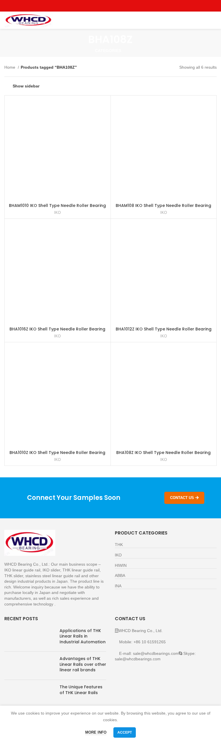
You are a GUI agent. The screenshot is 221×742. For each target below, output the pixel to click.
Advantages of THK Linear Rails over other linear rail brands (83, 664)
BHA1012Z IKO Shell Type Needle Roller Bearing (164, 329)
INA (118, 586)
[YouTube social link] (117, 6)
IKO (57, 212)
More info (95, 732)
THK (119, 544)
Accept (124, 732)
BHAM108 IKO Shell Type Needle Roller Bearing (163, 205)
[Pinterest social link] (124, 6)
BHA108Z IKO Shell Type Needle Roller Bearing (163, 452)
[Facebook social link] (97, 6)
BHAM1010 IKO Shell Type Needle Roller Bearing (57, 205)
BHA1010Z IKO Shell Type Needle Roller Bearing (57, 452)
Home (10, 67)
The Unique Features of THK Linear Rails (81, 690)
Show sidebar (26, 86)
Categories (108, 50)
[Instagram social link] (110, 6)
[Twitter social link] (104, 6)
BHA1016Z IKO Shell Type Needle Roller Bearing (57, 329)
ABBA (120, 575)
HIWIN (121, 565)
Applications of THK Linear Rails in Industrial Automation (83, 636)
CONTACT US (182, 498)
